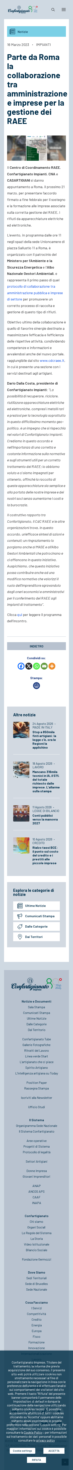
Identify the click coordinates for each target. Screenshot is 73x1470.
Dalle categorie (36, 926)
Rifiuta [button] (36, 1459)
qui (19, 614)
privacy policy (45, 1440)
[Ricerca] (51, 9)
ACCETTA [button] (53, 1450)
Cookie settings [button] (22, 1450)
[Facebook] (21, 666)
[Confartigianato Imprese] (22, 9)
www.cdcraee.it (52, 360)
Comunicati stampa (40, 916)
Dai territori (34, 937)
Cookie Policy (33, 1432)
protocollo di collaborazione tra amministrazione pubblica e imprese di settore (35, 292)
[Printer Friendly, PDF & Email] (36, 688)
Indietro (36, 646)
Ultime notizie (35, 905)
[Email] (44, 666)
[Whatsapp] (36, 666)
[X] (28, 666)
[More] (51, 666)
